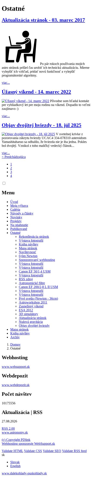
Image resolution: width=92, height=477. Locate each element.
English (15, 466)
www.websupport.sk (16, 366)
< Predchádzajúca (14, 157)
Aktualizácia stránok (32, 318)
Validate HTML (12, 451)
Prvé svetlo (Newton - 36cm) (38, 298)
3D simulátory (28, 314)
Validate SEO (52, 451)
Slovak (15, 462)
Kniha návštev (28, 244)
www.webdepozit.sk (16, 385)
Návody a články (21, 213)
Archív (15, 337)
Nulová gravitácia (31, 322)
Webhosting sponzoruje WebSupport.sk (28, 443)
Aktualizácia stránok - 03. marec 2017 (43, 20)
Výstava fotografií (31, 240)
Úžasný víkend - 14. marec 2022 (36, 92)
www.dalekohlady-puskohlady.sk (24, 473)
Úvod (14, 202)
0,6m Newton (28, 256)
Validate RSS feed (74, 451)
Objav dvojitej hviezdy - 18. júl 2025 (41, 125)
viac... (6, 82)
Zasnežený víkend (31, 306)
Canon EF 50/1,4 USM (34, 271)
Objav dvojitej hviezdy (34, 325)
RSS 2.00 (8, 428)
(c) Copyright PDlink (16, 440)
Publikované (18, 229)
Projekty (16, 221)
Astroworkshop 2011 (33, 302)
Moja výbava (19, 205)
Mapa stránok (28, 248)
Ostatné (15, 233)
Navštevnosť (27, 252)
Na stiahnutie (19, 225)
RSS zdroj (26, 279)
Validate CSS (33, 451)
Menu (8, 192)
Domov (15, 344)
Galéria (15, 209)
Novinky (16, 217)
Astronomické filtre (32, 283)
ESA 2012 (26, 310)
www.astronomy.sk (15, 432)
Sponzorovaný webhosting (37, 260)
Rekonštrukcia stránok (34, 236)
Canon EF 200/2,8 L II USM (38, 287)
